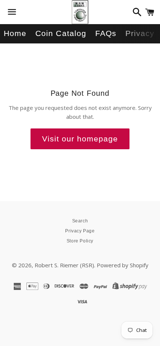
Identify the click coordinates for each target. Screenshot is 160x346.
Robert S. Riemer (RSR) (64, 265)
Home (15, 33)
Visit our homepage (80, 138)
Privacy (139, 33)
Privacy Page (80, 231)
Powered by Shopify (122, 265)
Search (80, 220)
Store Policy (80, 241)
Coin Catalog (60, 33)
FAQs (105, 33)
